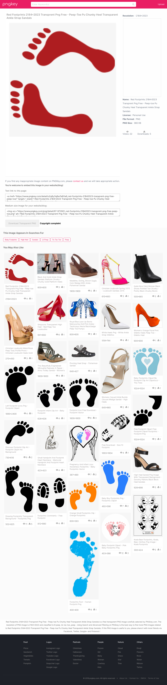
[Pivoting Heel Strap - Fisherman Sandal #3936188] (83, 351)
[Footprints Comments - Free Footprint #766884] (51, 495)
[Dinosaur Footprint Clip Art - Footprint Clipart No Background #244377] (19, 432)
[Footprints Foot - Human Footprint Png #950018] (83, 563)
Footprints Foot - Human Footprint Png (80, 603)
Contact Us (134, 678)
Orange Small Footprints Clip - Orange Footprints (83, 514)
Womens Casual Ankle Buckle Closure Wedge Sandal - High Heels (115, 399)
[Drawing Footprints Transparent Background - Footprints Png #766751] (19, 489)
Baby (100, 656)
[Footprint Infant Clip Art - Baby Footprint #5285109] (51, 395)
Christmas (77, 648)
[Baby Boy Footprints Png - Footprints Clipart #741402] (115, 477)
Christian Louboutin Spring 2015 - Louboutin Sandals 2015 (116, 289)
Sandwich (27, 652)
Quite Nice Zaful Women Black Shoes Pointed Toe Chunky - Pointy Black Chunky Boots (147, 288)
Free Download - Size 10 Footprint (112, 446)
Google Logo (51, 667)
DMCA (143, 678)
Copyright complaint (50, 223)
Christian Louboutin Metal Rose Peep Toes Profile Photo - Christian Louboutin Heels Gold (19, 350)
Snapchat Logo (52, 663)
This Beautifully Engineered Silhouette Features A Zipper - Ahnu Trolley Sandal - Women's (51, 368)
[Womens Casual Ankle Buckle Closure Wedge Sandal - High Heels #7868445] (115, 371)
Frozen (100, 648)
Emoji (139, 648)
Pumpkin (27, 663)
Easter (75, 663)
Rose (139, 656)
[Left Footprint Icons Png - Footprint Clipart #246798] (19, 384)
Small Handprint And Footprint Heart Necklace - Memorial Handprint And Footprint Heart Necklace (51, 461)
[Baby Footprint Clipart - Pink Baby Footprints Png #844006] (115, 528)
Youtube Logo (52, 656)
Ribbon (140, 663)
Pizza (25, 648)
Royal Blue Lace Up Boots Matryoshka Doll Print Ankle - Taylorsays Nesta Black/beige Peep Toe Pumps (83, 325)
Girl (99, 652)
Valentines (77, 659)
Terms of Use (153, 678)
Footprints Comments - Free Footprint (50, 517)
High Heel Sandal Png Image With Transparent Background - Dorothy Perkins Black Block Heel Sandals (147, 478)
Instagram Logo (53, 648)
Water (139, 659)
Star (119, 659)
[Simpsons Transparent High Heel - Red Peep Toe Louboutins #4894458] (51, 308)
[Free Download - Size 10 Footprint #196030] (115, 428)
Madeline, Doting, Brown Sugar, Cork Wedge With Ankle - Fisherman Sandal (83, 283)
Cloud (120, 648)
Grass (120, 656)
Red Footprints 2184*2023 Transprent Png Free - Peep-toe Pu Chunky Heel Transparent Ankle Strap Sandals (19, 289)
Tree (120, 663)
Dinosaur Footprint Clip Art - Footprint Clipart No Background (17, 449)
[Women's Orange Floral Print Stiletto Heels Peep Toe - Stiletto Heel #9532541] (148, 315)
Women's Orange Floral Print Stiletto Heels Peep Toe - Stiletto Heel (146, 332)
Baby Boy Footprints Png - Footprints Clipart (113, 499)
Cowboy (101, 663)
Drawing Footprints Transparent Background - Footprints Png (19, 517)
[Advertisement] (63, 156)
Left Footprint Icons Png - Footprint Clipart (16, 407)
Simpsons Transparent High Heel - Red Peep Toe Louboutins (50, 326)
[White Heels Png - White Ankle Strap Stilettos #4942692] (115, 316)
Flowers (140, 652)
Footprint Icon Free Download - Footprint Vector (83, 411)
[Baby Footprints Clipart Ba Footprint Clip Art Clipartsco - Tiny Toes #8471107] (148, 361)
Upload (161, 4)
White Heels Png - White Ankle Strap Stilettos (115, 333)
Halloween (77, 652)
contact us (78, 181)
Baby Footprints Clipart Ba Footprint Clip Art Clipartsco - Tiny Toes (146, 380)
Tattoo (139, 667)
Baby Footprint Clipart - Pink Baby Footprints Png (114, 546)
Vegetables (28, 656)
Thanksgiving (79, 656)
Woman (101, 659)
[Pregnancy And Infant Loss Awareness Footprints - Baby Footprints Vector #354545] (83, 443)
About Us (123, 678)
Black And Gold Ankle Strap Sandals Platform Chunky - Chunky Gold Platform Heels (50, 279)
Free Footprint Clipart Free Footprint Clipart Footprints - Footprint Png (146, 431)
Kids (99, 667)
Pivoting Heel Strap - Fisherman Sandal (83, 364)
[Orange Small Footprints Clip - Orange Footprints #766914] (83, 496)
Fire (119, 652)
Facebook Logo (53, 659)
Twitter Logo (51, 652)
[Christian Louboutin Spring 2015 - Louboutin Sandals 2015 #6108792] (115, 269)
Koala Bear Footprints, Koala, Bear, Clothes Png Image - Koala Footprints (146, 541)
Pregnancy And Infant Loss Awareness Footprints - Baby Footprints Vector (82, 466)
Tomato (26, 659)
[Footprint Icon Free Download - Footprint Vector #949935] (83, 393)
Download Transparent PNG (22, 223)
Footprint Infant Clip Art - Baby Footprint (51, 411)
